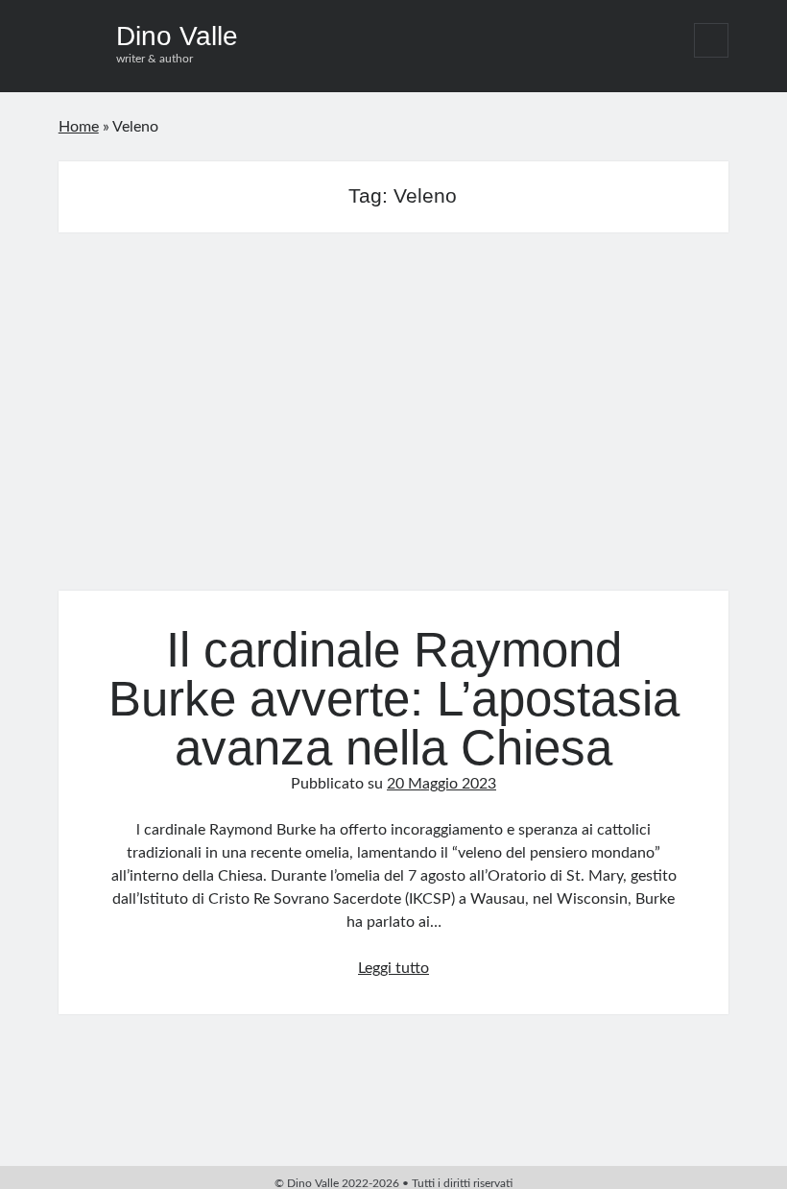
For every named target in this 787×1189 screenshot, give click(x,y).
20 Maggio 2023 (441, 783)
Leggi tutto (393, 968)
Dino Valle (177, 36)
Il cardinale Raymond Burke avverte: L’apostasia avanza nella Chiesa (394, 423)
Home (79, 126)
